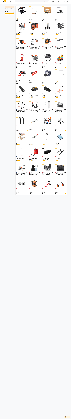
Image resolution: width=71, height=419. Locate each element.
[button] (53, 1)
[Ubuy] (4, 1)
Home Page (6, 3)
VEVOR (27, 46)
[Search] (48, 1)
